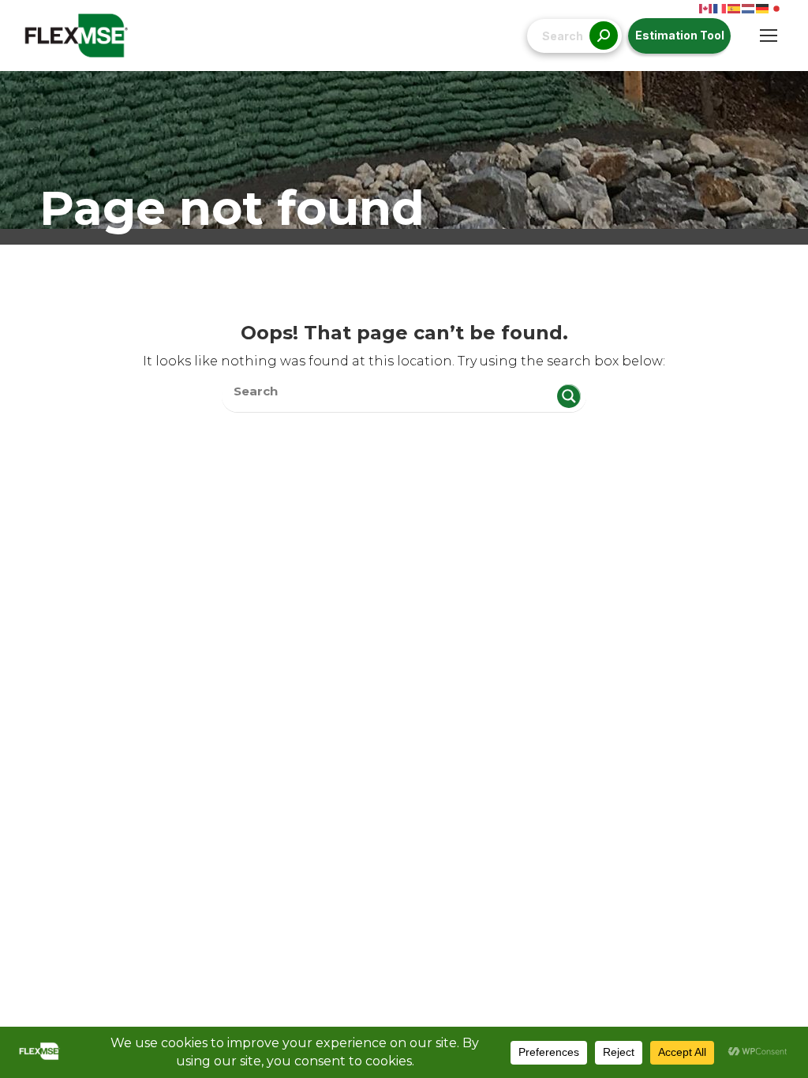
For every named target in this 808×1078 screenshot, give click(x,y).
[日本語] (777, 7)
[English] (706, 7)
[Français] (720, 7)
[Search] (603, 36)
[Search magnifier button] (569, 396)
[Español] (735, 7)
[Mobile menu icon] (768, 35)
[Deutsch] (763, 7)
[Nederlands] (749, 7)
